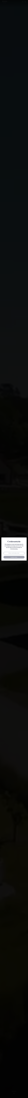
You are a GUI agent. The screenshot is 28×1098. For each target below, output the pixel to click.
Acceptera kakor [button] (14, 557)
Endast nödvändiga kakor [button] (14, 553)
